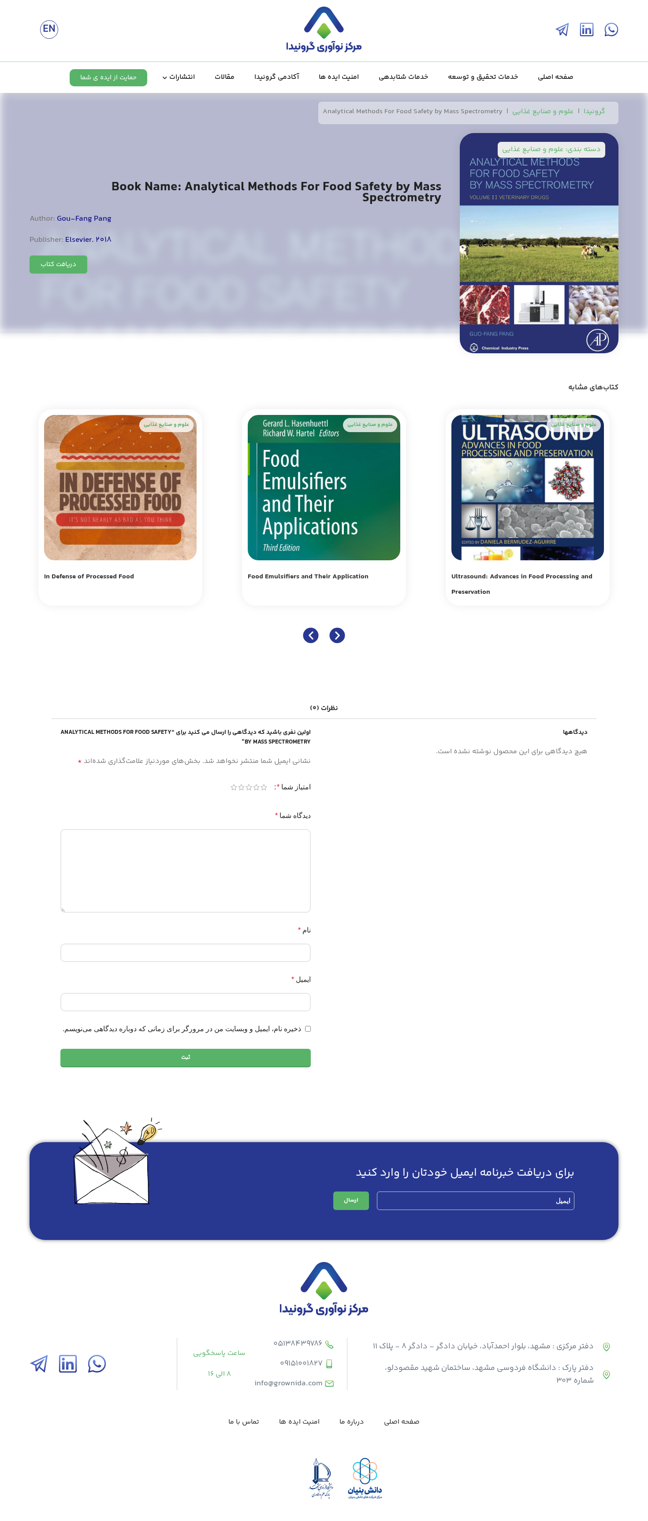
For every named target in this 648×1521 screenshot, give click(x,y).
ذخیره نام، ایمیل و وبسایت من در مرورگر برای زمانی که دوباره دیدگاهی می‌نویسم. (182, 1029)
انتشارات (182, 77)
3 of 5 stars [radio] (249, 787)
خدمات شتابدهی (403, 77)
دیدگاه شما (293, 815)
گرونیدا (594, 111)
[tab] (324, 708)
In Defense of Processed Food (89, 576)
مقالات (225, 77)
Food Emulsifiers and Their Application (308, 576)
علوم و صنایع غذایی (543, 111)
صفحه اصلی (556, 77)
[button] (311, 635)
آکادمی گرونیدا (276, 77)
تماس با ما (243, 1422)
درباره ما (351, 1422)
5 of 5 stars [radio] (234, 787)
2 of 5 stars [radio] (256, 787)
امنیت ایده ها (339, 77)
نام (304, 930)
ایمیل (301, 979)
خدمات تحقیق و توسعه (483, 77)
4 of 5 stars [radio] (241, 787)
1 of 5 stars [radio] (264, 787)
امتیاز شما (294, 787)
